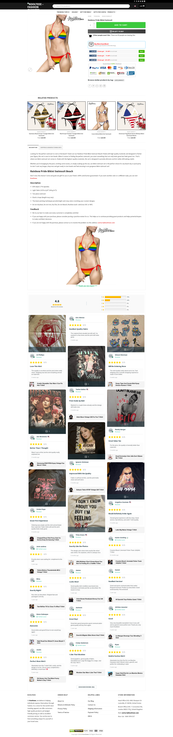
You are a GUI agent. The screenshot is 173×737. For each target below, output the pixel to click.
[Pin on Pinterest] (100, 86)
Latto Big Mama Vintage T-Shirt (126, 530)
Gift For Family (85, 12)
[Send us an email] (140, 1)
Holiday (75, 12)
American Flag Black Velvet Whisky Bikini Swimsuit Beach (131, 134)
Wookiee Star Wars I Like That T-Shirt (88, 672)
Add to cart (121, 25)
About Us (61, 701)
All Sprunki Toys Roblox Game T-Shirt (128, 599)
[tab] (33, 147)
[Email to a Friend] (97, 86)
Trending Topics (63, 12)
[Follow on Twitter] (138, 1)
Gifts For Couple (100, 12)
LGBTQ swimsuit (119, 80)
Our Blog (91, 701)
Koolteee (33, 178)
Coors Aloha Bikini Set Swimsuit (101, 134)
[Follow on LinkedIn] (144, 1)
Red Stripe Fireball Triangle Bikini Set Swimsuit (71, 134)
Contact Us (91, 705)
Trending (97, 16)
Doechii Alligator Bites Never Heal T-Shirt (90, 635)
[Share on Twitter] (93, 86)
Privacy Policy (62, 709)
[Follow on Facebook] (134, 1)
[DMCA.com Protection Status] (76, 730)
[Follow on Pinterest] (142, 1)
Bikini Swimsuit (107, 16)
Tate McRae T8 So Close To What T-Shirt (50, 606)
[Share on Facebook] (89, 86)
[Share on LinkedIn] (104, 86)
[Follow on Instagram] (136, 1)
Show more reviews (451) (86, 687)
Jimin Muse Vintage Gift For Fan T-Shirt (89, 417)
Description (33, 147)
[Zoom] (30, 70)
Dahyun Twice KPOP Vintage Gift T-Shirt (90, 490)
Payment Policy (93, 712)
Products (111, 12)
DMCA (90, 716)
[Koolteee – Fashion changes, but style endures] (36, 6)
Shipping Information (95, 709)
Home (89, 16)
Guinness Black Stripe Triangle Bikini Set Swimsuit (41, 134)
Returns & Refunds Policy (66, 705)
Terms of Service (63, 712)
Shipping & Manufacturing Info (50, 147)
